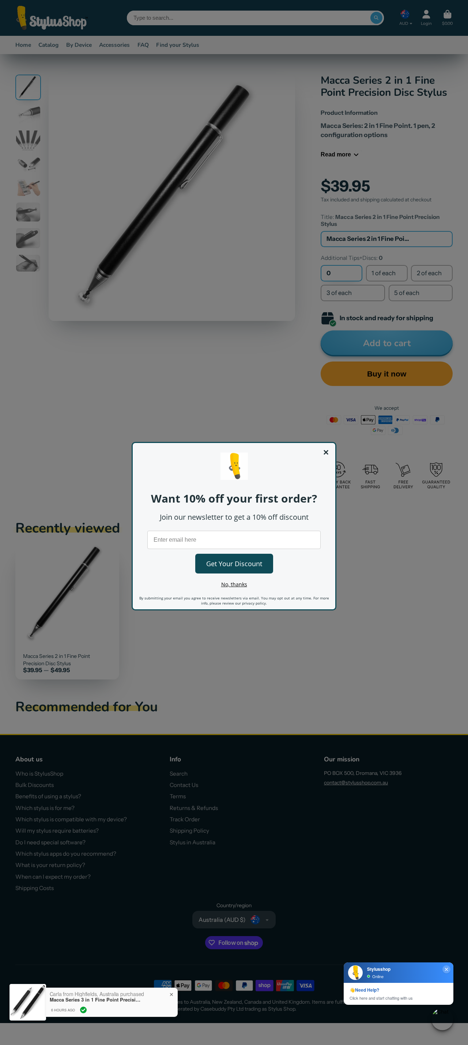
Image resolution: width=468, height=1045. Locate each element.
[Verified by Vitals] (83, 1010)
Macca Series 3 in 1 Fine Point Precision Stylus (95, 1000)
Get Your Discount (234, 563)
